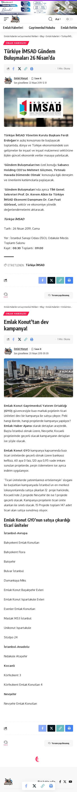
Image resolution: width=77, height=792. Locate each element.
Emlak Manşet (21, 78)
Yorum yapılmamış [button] (60, 295)
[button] (7, 19)
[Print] (32, 68)
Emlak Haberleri (16, 43)
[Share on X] (19, 68)
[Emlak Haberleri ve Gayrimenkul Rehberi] (15, 19)
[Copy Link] (25, 68)
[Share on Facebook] (13, 68)
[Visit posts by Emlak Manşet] (8, 80)
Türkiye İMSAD (35, 265)
